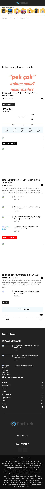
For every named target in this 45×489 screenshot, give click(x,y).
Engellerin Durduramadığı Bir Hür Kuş (20, 275)
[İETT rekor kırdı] (7, 199)
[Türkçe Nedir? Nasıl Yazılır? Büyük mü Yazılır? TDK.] (7, 348)
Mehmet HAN (6, 277)
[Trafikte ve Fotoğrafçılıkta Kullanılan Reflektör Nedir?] (7, 358)
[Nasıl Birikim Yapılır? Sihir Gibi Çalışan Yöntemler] (22, 162)
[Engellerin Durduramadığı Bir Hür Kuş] (22, 257)
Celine (4, 185)
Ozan (3, 98)
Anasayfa (16, 458)
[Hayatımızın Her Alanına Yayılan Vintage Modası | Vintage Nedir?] (7, 219)
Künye (23, 458)
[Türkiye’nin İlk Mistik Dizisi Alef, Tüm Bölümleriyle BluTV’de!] (7, 229)
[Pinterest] (25, 450)
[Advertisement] (22, 43)
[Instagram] (20, 450)
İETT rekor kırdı (19, 197)
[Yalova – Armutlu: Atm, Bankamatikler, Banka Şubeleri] (7, 209)
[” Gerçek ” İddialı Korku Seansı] (7, 371)
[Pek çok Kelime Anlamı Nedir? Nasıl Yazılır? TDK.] (22, 81)
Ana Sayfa (5, 18)
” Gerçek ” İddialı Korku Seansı (24, 365)
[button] (3, 3)
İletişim (29, 458)
